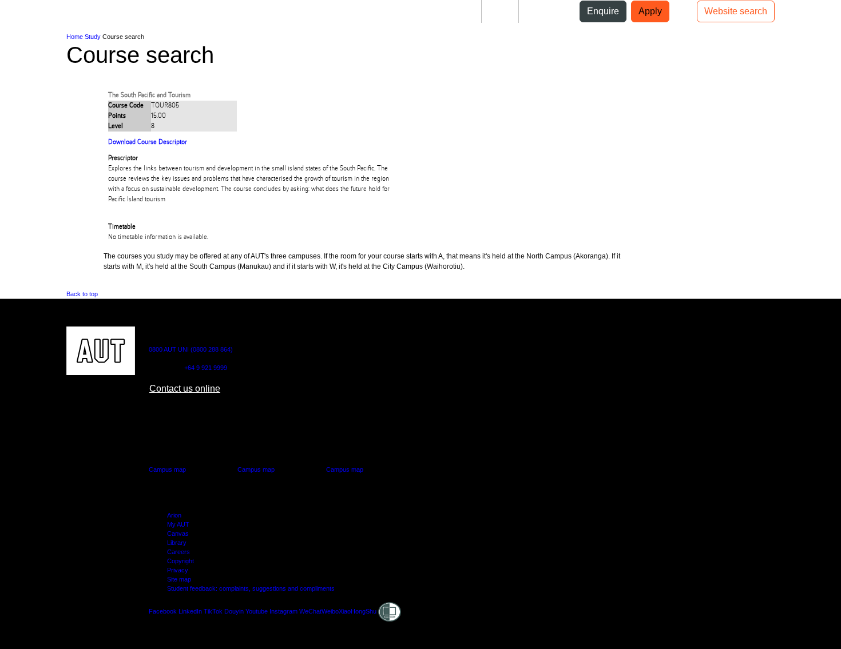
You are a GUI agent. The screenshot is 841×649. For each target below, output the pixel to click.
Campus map (167, 469)
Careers (178, 551)
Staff (500, 11)
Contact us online (184, 388)
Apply (650, 11)
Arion (174, 515)
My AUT (178, 524)
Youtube (256, 611)
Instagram (283, 611)
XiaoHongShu (357, 611)
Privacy (177, 570)
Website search (735, 11)
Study (93, 36)
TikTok (213, 611)
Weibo (330, 611)
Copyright (180, 561)
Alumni (542, 11)
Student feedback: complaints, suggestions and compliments (251, 588)
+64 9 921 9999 (205, 367)
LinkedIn (190, 611)
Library (177, 542)
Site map (179, 579)
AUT (18, 16)
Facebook (163, 611)
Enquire (603, 11)
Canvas (178, 533)
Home (74, 36)
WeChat (310, 611)
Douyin (234, 611)
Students (454, 11)
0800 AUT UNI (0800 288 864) (191, 349)
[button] (47, 16)
